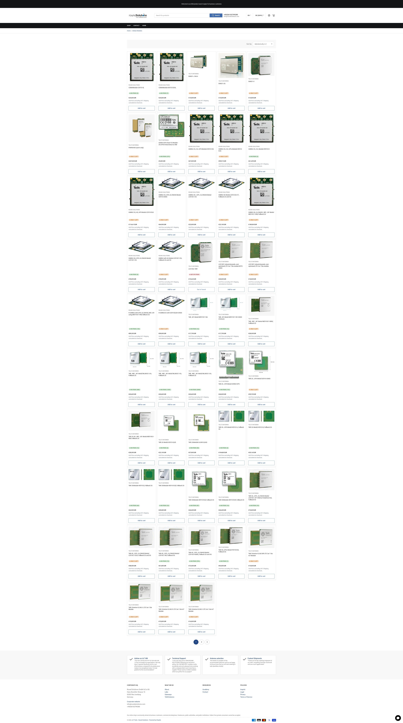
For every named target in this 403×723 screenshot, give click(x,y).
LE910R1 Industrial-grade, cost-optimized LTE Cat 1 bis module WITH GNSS (231, 266)
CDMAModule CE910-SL (136, 87)
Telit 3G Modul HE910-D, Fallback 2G (260, 427)
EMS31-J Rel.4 (193, 76)
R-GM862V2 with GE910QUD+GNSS (170, 313)
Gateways (168, 694)
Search (217, 15)
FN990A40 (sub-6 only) (136, 147)
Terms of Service (246, 697)
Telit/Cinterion (193, 74)
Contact (136, 25)
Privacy (242, 694)
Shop (129, 25)
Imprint (242, 689)
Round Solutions (134, 85)
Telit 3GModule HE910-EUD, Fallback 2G (171, 485)
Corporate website (133, 702)
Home (144, 25)
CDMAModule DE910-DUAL (167, 87)
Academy (206, 689)
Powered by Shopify (155, 720)
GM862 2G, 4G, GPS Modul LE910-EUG (141, 212)
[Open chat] (398, 718)
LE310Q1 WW (192, 269)
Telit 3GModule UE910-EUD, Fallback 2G (201, 500)
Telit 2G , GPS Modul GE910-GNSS (259, 378)
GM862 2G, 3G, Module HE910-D (259, 149)
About (167, 689)
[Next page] (207, 642)
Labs (166, 692)
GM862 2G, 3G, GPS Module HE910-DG (201, 149)
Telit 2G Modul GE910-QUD (167, 442)
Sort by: (249, 44)
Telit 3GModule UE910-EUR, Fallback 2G (231, 500)
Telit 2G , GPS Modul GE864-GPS (229, 384)
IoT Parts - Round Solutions (140, 720)
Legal (242, 692)
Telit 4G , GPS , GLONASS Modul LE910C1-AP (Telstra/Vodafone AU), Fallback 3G (260, 498)
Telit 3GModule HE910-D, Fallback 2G (140, 485)
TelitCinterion (169, 697)
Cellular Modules (137, 31)
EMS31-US (222, 83)
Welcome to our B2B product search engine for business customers (201, 4)
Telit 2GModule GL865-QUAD (197, 442)
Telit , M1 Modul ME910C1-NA (198, 317)
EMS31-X (251, 81)
